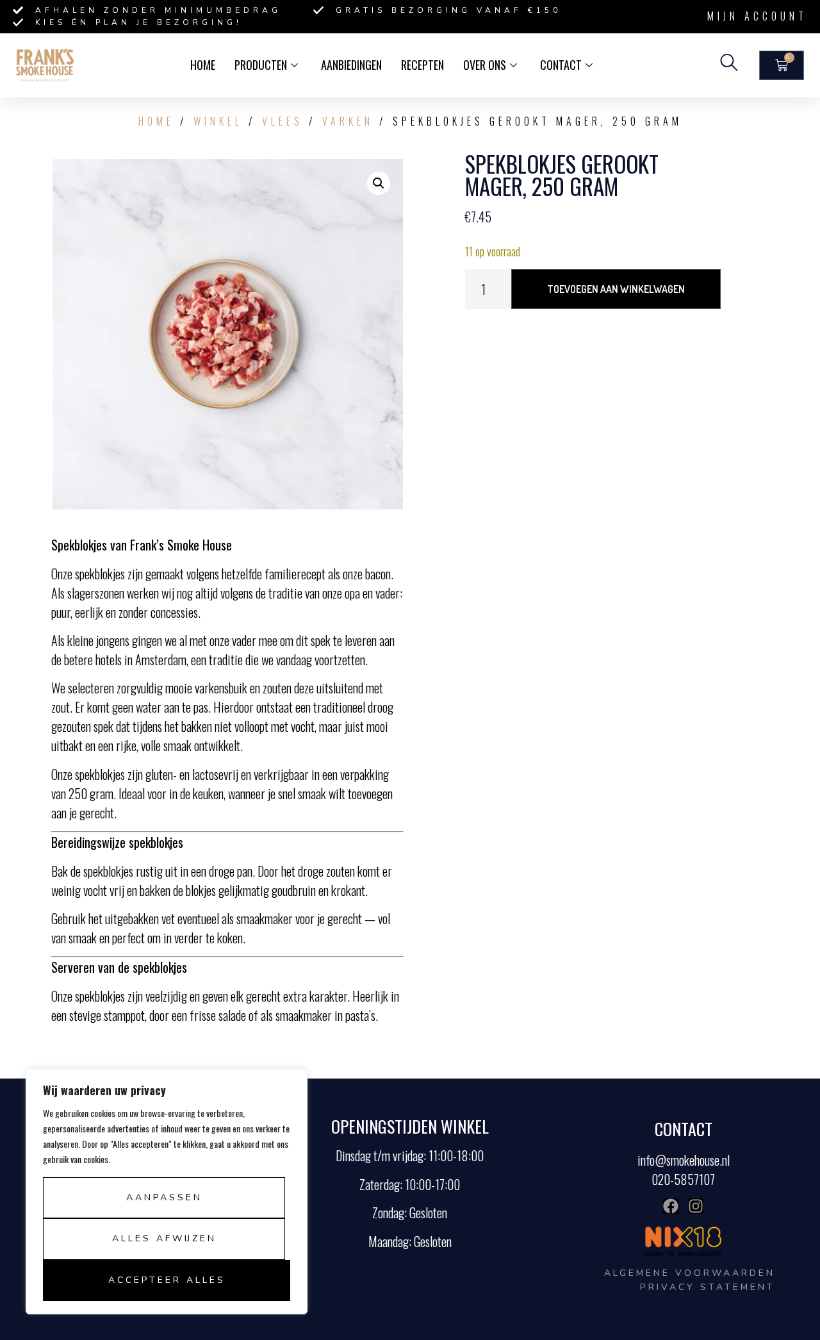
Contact (561, 64)
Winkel (218, 121)
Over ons (484, 64)
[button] (729, 65)
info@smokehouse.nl (683, 1160)
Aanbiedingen (351, 64)
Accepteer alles (167, 1280)
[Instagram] (695, 1206)
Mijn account (757, 16)
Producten (260, 64)
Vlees (282, 121)
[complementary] (167, 1191)
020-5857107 (683, 1179)
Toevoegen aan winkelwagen (616, 289)
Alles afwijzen (164, 1238)
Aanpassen (164, 1197)
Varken (347, 121)
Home (202, 64)
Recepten (422, 64)
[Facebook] (670, 1206)
